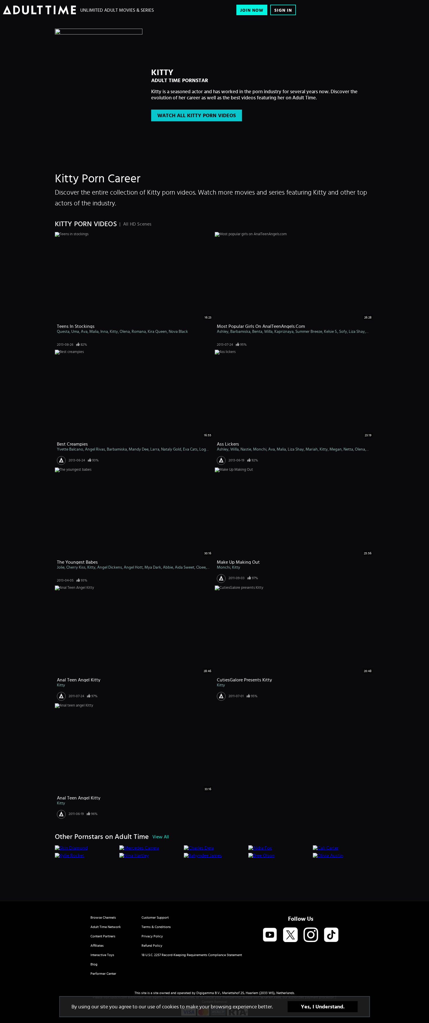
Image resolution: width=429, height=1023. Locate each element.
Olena (125, 331)
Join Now (252, 10)
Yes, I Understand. (323, 1006)
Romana (139, 331)
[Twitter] (290, 935)
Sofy (343, 331)
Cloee (201, 567)
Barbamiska (240, 331)
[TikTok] (331, 935)
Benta (257, 331)
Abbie (168, 567)
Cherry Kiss (76, 567)
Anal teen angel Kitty (78, 797)
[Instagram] (311, 935)
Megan (335, 449)
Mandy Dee (139, 449)
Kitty (114, 331)
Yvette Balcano (70, 449)
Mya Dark (152, 567)
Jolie (60, 567)
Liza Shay (357, 331)
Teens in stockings (76, 326)
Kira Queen (157, 331)
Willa (268, 331)
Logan (204, 449)
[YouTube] (270, 935)
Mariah (312, 449)
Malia (94, 331)
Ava (84, 331)
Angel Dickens (109, 567)
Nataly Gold (171, 449)
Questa (63, 331)
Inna (104, 331)
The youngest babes (77, 562)
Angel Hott (133, 567)
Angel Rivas (95, 449)
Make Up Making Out (238, 562)
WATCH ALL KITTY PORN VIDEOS (196, 115)
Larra (154, 449)
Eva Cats (190, 449)
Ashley (223, 331)
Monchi (259, 449)
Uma (75, 331)
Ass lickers (228, 444)
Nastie (245, 449)
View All (160, 836)
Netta (348, 449)
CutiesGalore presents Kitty (244, 679)
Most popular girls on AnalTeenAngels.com (261, 326)
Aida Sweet (184, 567)
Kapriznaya (284, 331)
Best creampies (72, 444)
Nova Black (178, 331)
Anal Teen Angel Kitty (78, 679)
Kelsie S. (330, 331)
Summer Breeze (308, 331)
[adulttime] (39, 10)
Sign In (283, 10)
